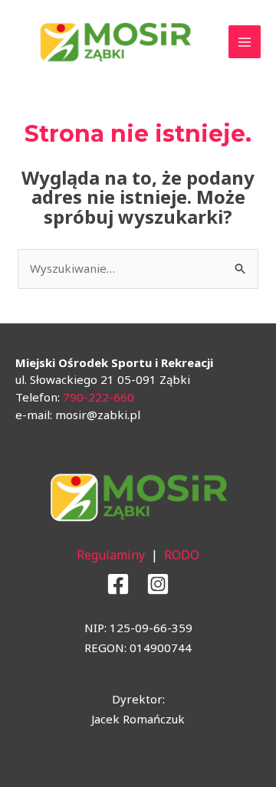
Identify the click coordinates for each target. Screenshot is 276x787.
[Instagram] (157, 583)
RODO (181, 554)
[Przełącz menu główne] (244, 41)
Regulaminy (111, 554)
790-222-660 (98, 397)
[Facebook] (118, 583)
